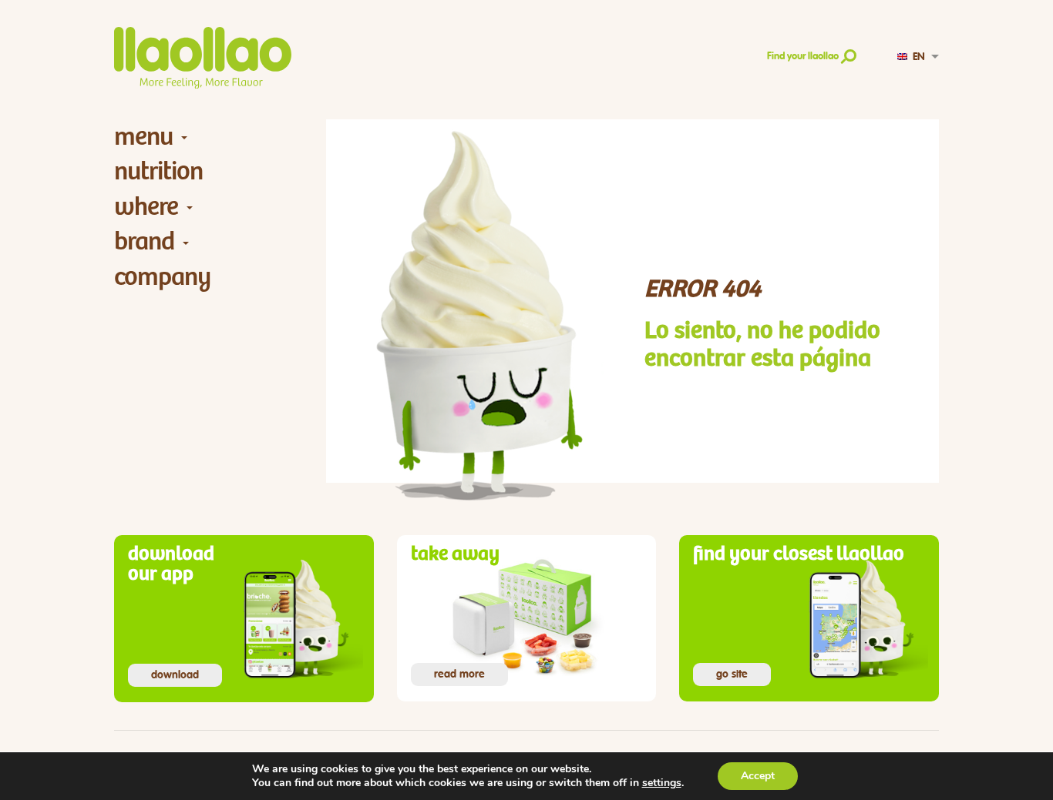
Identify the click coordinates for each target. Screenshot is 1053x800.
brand (144, 241)
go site (732, 674)
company (162, 276)
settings (661, 783)
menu (143, 136)
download (175, 675)
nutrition (158, 171)
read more (459, 674)
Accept (758, 775)
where (146, 206)
